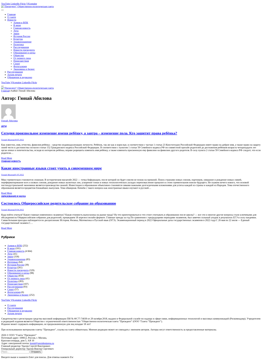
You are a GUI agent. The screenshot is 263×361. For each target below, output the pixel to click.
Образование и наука (24, 52)
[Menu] (2, 86)
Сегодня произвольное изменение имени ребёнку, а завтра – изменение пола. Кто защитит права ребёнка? (89, 133)
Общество (18, 55)
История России (21, 36)
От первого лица (22, 58)
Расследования (21, 47)
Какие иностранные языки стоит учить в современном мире (51, 168)
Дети (16, 31)
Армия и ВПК (20, 22)
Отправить (36, 352)
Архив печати (14, 74)
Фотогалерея (20, 66)
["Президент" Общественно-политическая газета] (27, 6)
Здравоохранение (22, 41)
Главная (11, 14)
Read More (6, 158)
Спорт (16, 63)
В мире (17, 25)
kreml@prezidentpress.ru (42, 343)
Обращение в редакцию (19, 77)
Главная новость (21, 28)
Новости (11, 20)
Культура (18, 39)
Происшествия (21, 61)
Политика (18, 44)
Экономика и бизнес (24, 69)
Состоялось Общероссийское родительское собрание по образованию (58, 203)
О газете (11, 17)
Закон (16, 33)
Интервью (12, 262)
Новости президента (24, 50)
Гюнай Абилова (9, 120)
